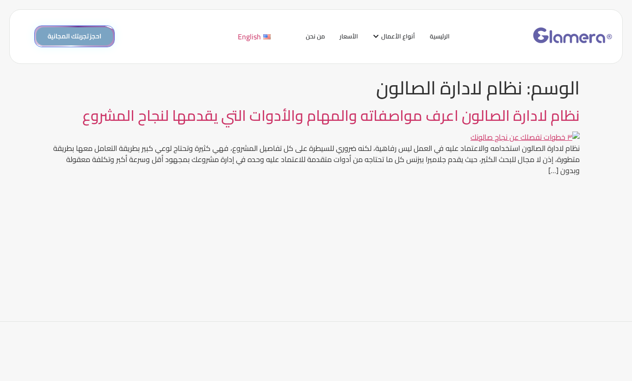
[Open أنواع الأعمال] (376, 36)
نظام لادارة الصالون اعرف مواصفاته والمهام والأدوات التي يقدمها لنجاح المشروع (331, 115)
